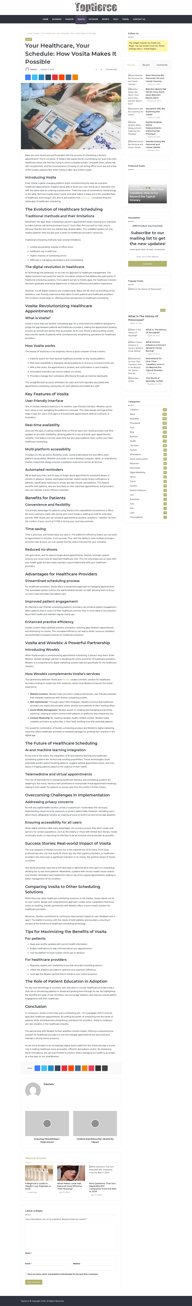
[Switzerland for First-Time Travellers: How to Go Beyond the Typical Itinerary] (136, 366)
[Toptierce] (96, 7)
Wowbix (66, 679)
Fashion (69, 19)
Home (45, 19)
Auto (132, 504)
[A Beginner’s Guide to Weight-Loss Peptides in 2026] (39, 1173)
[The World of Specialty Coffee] (136, 382)
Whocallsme (135, 454)
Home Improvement (139, 459)
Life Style (134, 445)
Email (28, 1263)
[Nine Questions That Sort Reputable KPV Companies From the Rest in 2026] (103, 1173)
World (132, 414)
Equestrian (134, 499)
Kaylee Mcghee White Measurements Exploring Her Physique (154, 128)
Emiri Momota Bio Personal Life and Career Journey (155, 78)
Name (28, 1253)
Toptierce (134, 409)
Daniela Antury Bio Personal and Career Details (155, 144)
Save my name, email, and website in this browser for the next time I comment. (63, 1274)
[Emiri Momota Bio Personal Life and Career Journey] (136, 80)
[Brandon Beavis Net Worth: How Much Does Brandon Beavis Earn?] (136, 96)
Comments (162, 65)
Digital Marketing (137, 472)
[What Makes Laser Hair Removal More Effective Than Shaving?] (71, 1173)
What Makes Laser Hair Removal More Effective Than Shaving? (69, 1186)
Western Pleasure (138, 490)
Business (56, 19)
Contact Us (139, 19)
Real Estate (135, 468)
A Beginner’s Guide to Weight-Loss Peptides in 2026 (38, 1186)
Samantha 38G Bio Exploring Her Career (155, 111)
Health (81, 19)
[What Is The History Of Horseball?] (136, 333)
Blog (132, 432)
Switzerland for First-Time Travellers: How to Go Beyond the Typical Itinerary (155, 364)
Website (76, 1263)
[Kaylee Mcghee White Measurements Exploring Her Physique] (136, 128)
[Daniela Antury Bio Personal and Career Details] (136, 145)
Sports (105, 19)
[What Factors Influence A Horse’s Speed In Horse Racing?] (136, 346)
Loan (132, 513)
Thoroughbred (136, 517)
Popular (131, 65)
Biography (134, 418)
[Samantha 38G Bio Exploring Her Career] (136, 112)
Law (132, 495)
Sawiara (33, 69)
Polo (132, 508)
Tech (115, 19)
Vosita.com (86, 197)
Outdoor (93, 19)
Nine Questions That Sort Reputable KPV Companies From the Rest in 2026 (102, 1187)
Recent (146, 65)
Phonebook (135, 423)
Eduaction (134, 463)
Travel (125, 19)
